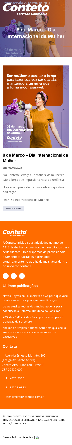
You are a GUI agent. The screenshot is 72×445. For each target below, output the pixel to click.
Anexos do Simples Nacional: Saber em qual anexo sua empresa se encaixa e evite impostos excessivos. (34, 332)
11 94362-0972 (15, 387)
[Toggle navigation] (64, 9)
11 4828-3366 (14, 378)
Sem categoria (13, 208)
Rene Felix (28, 437)
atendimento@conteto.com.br (24, 396)
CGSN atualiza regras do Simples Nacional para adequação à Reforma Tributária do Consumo (32, 309)
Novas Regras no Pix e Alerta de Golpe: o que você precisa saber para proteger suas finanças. (35, 298)
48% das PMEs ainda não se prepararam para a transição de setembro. (33, 319)
